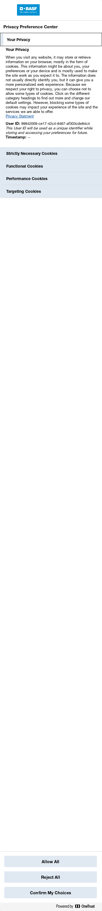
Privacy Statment (20, 116)
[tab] (51, 39)
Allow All (50, 861)
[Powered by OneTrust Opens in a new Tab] (77, 906)
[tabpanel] (52, 96)
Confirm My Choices (50, 892)
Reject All (50, 877)
